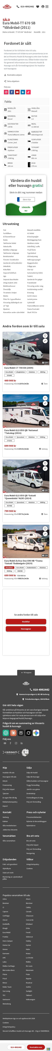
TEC (4, 995)
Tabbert (29, 995)
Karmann (6, 953)
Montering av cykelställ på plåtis (12, 878)
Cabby (28, 907)
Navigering (31, 853)
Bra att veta (31, 841)
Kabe (28, 949)
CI (3, 907)
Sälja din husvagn (33, 777)
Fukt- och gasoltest (10, 864)
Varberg (6, 817)
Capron (5, 911)
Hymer (28, 945)
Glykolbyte (7, 868)
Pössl (5, 978)
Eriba (28, 928)
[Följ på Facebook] (11, 92)
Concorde (29, 920)
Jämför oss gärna (33, 789)
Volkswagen (30, 999)
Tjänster (6, 793)
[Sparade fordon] (37, 6)
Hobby (28, 941)
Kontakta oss (36, 1047)
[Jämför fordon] (45, 341)
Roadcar (29, 983)
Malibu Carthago (9, 966)
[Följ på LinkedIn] (23, 92)
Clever (5, 920)
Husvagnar (26, 629)
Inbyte (5, 781)
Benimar (6, 903)
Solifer (28, 987)
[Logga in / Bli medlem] (42, 6)
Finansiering (7, 785)
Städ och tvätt (8, 873)
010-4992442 (27, 6)
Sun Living (6, 991)
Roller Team (7, 987)
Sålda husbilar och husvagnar (37, 781)
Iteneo (5, 949)
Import (5, 806)
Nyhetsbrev (31, 825)
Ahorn (28, 899)
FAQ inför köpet (9, 789)
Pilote (5, 974)
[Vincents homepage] (26, 684)
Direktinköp (31, 793)
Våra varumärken (9, 841)
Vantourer (6, 999)
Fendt (28, 932)
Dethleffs (6, 924)
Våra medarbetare (9, 825)
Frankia (5, 937)
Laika (4, 962)
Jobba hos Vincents (10, 830)
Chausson (29, 916)
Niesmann (29, 970)
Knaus (28, 953)
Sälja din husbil (32, 772)
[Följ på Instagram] (6, 92)
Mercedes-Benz (9, 970)
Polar (28, 974)
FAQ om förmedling (34, 802)
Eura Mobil (6, 932)
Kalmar (5, 821)
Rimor (5, 983)
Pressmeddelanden (34, 817)
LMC (4, 958)
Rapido (28, 978)
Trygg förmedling (33, 785)
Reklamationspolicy (10, 802)
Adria (5, 899)
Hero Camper (8, 941)
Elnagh (5, 928)
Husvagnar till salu (9, 777)
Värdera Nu (26, 209)
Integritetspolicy (33, 864)
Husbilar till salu (8, 772)
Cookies (30, 868)
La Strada (29, 958)
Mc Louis (29, 966)
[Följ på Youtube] (17, 92)
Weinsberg (7, 1004)
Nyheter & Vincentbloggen (36, 821)
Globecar (29, 937)
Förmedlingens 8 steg (35, 798)
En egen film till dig (10, 798)
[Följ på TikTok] (28, 92)
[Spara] (45, 336)
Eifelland (29, 924)
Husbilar (26, 621)
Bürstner (29, 903)
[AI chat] (6, 733)
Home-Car (6, 945)
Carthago (6, 916)
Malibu (28, 962)
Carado (28, 911)
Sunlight (29, 991)
